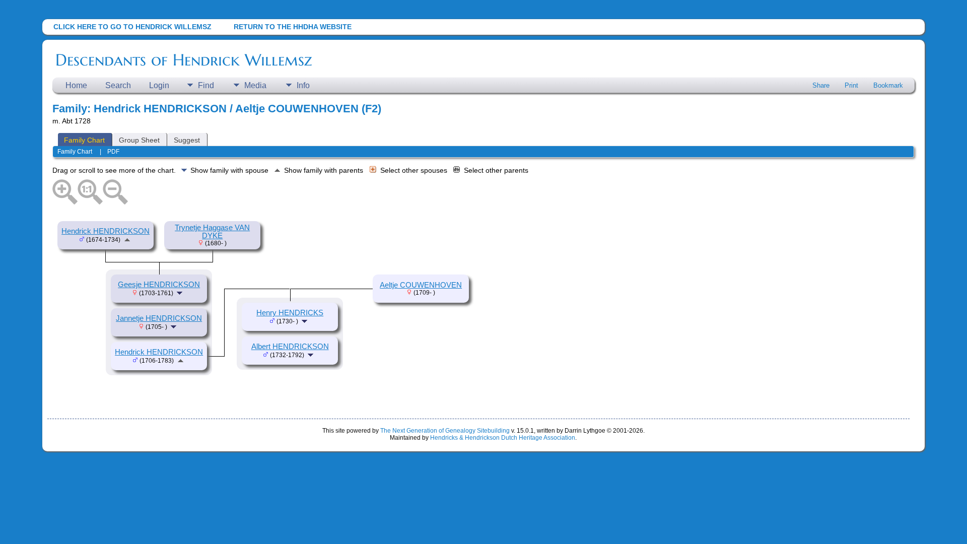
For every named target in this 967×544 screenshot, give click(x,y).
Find (206, 85)
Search (118, 85)
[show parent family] (127, 239)
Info (303, 85)
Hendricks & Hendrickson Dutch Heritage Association (502, 437)
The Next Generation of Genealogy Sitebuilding (445, 430)
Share (821, 85)
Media (255, 85)
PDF (113, 151)
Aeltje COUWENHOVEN (421, 285)
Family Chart (84, 140)
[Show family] (180, 293)
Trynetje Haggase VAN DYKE (212, 232)
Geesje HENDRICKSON (159, 285)
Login (159, 85)
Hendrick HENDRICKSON (105, 231)
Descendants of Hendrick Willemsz (183, 60)
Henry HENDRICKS (289, 313)
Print (851, 85)
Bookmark (888, 85)
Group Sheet (139, 140)
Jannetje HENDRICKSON (159, 318)
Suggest (187, 140)
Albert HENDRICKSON (290, 347)
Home (76, 85)
